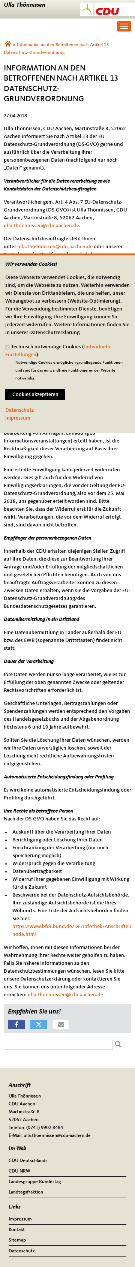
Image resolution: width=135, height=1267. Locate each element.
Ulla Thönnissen (24, 5)
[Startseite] (107, 6)
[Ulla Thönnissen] (8, 45)
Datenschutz (19, 410)
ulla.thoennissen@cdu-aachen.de (41, 225)
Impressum (17, 418)
